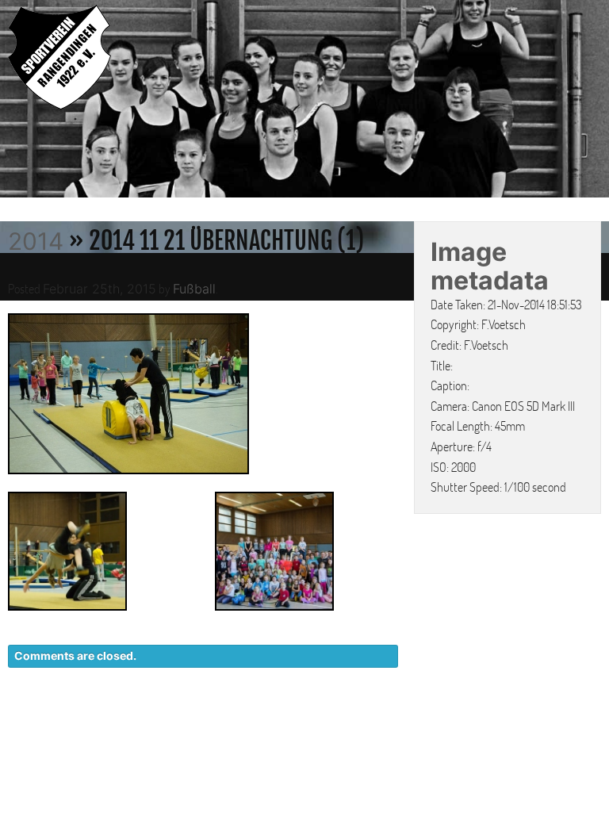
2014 (35, 241)
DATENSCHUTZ (408, 723)
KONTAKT (312, 723)
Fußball (194, 289)
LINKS (583, 723)
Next (593, 101)
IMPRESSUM (510, 723)
